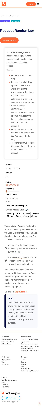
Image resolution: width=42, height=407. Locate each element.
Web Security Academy (9, 380)
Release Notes (6, 344)
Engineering (5, 387)
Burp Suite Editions (8, 342)
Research (5, 384)
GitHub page (17, 252)
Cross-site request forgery (29, 344)
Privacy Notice (25, 368)
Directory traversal (27, 348)
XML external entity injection (30, 346)
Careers (23, 362)
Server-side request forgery (29, 350)
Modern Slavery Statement (29, 371)
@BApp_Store (20, 257)
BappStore (20, 292)
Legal (22, 366)
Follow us (12, 398)
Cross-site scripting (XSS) (29, 339)
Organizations (6, 360)
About (23, 360)
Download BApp (9, 40)
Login (31, 4)
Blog (3, 382)
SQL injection (25, 342)
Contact (23, 364)
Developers (5, 364)
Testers (4, 362)
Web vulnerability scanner (10, 339)
